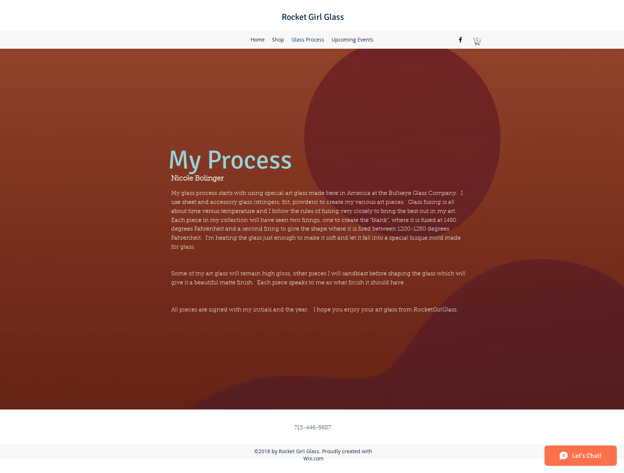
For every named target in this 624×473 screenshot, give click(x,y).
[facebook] (460, 39)
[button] (477, 41)
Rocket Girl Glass (313, 17)
